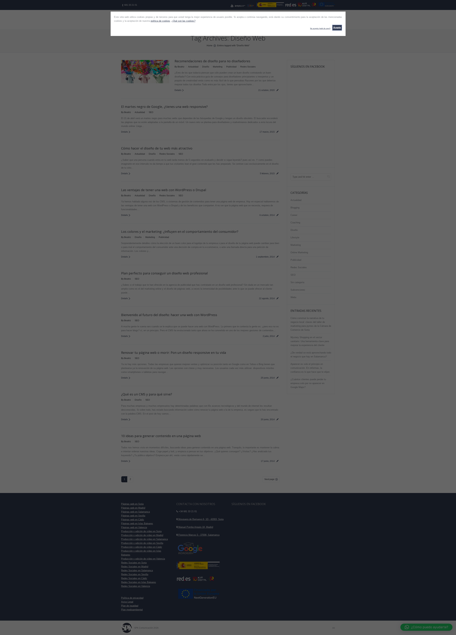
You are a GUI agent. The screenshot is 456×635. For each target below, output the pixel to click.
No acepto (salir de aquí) (320, 28)
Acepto (337, 27)
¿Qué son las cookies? (183, 21)
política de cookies (160, 21)
